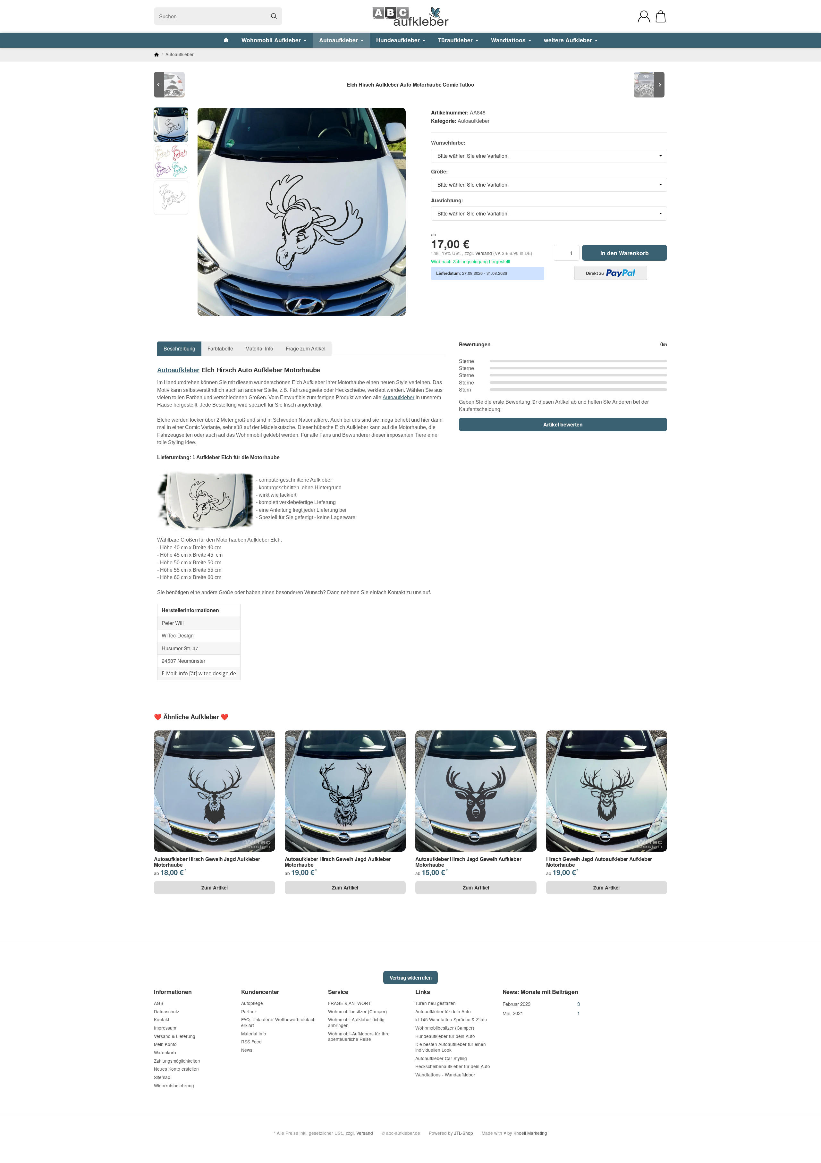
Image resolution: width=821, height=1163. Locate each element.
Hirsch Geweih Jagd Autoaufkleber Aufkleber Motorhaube (599, 861)
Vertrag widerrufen (411, 977)
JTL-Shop (463, 1133)
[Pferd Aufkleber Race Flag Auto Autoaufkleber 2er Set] (173, 84)
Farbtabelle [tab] (220, 348)
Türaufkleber (456, 40)
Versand (484, 253)
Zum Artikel (214, 887)
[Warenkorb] (660, 16)
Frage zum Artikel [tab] (306, 348)
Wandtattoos (509, 40)
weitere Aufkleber (569, 40)
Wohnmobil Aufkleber (271, 40)
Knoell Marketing (530, 1133)
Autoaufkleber (339, 40)
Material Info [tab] (259, 348)
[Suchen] (274, 16)
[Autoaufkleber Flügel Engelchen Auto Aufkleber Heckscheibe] (648, 84)
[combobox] (549, 156)
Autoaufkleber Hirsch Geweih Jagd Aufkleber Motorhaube (207, 861)
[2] (610, 273)
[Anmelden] (644, 16)
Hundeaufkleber (398, 40)
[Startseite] (156, 54)
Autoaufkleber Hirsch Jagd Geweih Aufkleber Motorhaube (468, 861)
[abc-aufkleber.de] (410, 16)
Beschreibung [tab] (179, 348)
